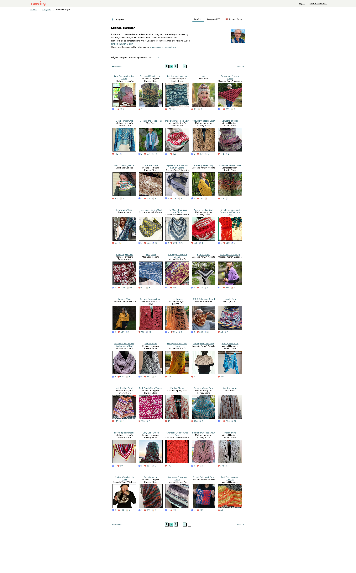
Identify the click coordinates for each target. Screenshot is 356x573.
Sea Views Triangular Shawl (177, 478)
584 (149, 243)
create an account (318, 3)
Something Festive (124, 254)
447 (122, 510)
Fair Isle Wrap (151, 343)
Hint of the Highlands (124, 165)
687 (149, 377)
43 (221, 332)
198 (174, 287)
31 (142, 109)
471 (201, 154)
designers (46, 9)
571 (148, 154)
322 (201, 287)
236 (195, 243)
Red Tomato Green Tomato (230, 478)
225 (175, 332)
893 (228, 421)
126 (174, 154)
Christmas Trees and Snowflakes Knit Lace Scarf (230, 212)
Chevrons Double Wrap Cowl (177, 434)
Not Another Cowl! (124, 388)
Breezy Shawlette (230, 343)
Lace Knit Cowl (151, 165)
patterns (33, 9)
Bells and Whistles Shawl (203, 433)
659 (148, 198)
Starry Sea (151, 254)
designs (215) (213, 19)
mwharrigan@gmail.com (122, 44)
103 (195, 377)
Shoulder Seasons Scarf (203, 121)
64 (221, 510)
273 (201, 510)
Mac (204, 76)
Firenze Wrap (124, 299)
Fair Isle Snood (151, 477)
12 (235, 421)
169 (143, 421)
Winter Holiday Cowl (203, 210)
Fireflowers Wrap (124, 210)
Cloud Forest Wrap (124, 121)
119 (174, 510)
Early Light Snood (151, 433)
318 (174, 198)
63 (130, 287)
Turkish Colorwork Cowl (203, 477)
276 (196, 421)
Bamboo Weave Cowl (203, 388)
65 (150, 332)
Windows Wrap (230, 388)
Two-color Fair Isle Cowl (151, 210)
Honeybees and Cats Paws (177, 344)
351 (116, 198)
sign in (302, 3)
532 (122, 332)
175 (227, 287)
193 (142, 332)
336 (227, 109)
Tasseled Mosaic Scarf (150, 76)
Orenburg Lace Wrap (230, 254)
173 (169, 109)
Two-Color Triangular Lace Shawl (177, 211)
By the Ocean (203, 254)
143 (116, 154)
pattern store (235, 19)
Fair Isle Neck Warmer (177, 76)
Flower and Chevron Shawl (230, 77)
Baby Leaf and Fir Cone (230, 165)
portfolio (198, 19)
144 (222, 198)
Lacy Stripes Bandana (124, 433)
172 (222, 154)
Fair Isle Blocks (177, 388)
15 (156, 243)
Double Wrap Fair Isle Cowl (124, 478)
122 (201, 466)
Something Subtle (230, 121)
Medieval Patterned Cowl (177, 121)
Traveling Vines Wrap (203, 165)
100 (222, 377)
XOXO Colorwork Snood (203, 299)
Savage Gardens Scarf (150, 299)
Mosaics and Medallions (151, 121)
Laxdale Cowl (230, 299)
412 (142, 287)
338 (201, 332)
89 (121, 466)
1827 (122, 287)
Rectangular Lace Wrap (203, 343)
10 (156, 154)
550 (148, 510)
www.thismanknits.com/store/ (163, 47)
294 (201, 198)
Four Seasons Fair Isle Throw (124, 77)
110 (169, 377)
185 (122, 109)
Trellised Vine (230, 433)
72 (195, 109)
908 (175, 243)
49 (169, 421)
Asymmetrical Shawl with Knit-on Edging (177, 166)
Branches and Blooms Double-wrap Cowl (124, 344)
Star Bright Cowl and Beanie (177, 255)
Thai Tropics (177, 299)
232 (222, 466)
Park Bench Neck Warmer (150, 388)
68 (116, 243)
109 (169, 466)
